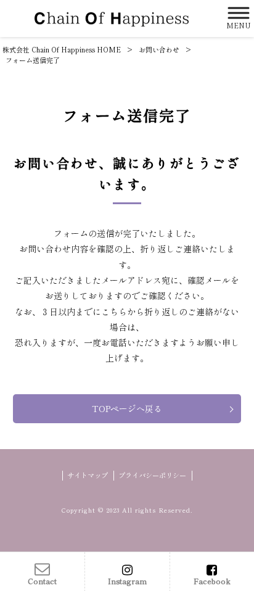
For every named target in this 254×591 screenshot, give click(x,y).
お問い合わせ (159, 49)
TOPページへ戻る (127, 408)
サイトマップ (87, 475)
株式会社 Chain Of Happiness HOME (61, 49)
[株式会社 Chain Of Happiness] (112, 18)
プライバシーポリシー (152, 475)
